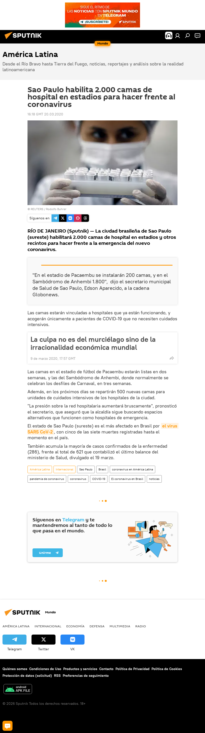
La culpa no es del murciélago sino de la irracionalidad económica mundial (93, 343)
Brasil (102, 469)
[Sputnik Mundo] (24, 39)
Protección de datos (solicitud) (27, 675)
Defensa (97, 626)
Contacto (106, 669)
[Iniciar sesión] (177, 35)
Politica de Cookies (167, 669)
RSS (57, 675)
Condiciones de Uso (45, 669)
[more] (172, 358)
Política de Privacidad (133, 669)
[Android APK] (18, 689)
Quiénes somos (14, 669)
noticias (154, 479)
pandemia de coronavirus (47, 479)
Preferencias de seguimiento (86, 675)
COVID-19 (98, 479)
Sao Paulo (85, 469)
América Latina (40, 469)
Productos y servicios (80, 669)
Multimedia (120, 626)
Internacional (64, 469)
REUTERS (37, 209)
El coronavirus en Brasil (127, 479)
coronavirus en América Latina (132, 469)
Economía (75, 626)
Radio (140, 626)
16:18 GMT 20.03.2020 (45, 114)
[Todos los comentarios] (7, 726)
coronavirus (78, 479)
